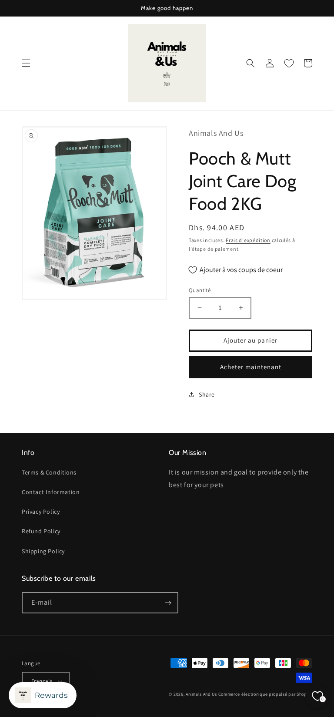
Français (41, 681)
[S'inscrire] (167, 602)
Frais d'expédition (248, 240)
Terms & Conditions (49, 472)
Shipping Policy (43, 551)
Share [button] (207, 394)
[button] (26, 63)
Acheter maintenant (250, 367)
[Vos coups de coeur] (288, 63)
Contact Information (51, 492)
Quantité (199, 290)
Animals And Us (201, 694)
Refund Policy (41, 531)
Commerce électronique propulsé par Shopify (265, 694)
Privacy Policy (41, 511)
